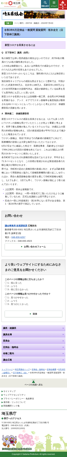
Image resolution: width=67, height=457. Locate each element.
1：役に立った (14, 283)
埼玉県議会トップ (22, 369)
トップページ (7, 369)
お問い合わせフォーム (35, 246)
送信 (35, 314)
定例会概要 (51, 369)
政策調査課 (21, 225)
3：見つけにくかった (17, 304)
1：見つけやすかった (17, 297)
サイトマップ (9, 391)
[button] (45, 4)
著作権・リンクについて (14, 402)
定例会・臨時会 (38, 369)
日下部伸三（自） (20, 373)
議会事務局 (10, 225)
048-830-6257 (18, 237)
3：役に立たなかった (17, 289)
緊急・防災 (63, 5)
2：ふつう (12, 286)
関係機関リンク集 (11, 406)
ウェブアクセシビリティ (14, 395)
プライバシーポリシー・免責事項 (18, 398)
